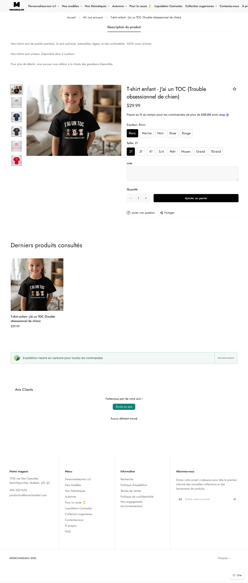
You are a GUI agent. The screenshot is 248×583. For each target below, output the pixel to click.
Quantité (132, 189)
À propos (70, 526)
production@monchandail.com (28, 495)
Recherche (127, 479)
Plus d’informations (226, 358)
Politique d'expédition (134, 485)
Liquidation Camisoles (168, 6)
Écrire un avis (124, 407)
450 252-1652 (18, 490)
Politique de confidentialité (137, 497)
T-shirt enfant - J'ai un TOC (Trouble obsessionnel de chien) (33, 318)
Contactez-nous (229, 6)
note (129, 163)
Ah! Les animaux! (93, 17)
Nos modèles (70, 6)
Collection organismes (199, 6)
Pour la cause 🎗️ (141, 6)
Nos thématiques (95, 6)
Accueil (71, 17)
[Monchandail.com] (16, 6)
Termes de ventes (131, 491)
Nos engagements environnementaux (131, 504)
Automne (118, 6)
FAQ (68, 531)
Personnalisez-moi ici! (42, 6)
